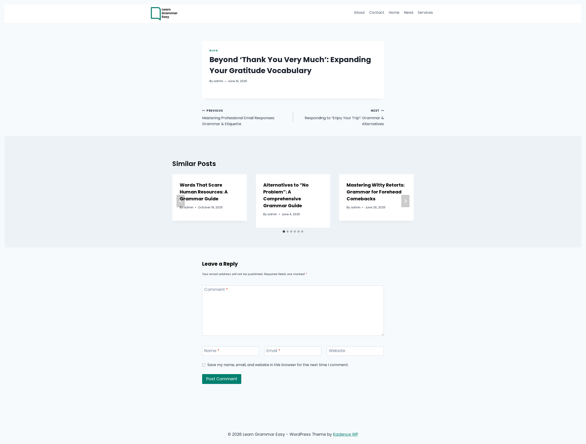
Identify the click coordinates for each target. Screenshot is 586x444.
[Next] (405, 201)
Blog (213, 50)
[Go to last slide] (180, 201)
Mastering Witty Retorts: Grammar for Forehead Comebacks (375, 192)
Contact (376, 12)
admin (218, 81)
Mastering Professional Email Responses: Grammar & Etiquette (238, 118)
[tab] (284, 231)
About (359, 12)
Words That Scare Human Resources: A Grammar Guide (204, 192)
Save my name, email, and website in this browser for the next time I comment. (278, 364)
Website (337, 350)
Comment (216, 289)
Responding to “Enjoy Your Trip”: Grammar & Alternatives (344, 118)
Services (425, 12)
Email (273, 350)
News (408, 12)
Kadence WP (345, 434)
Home (394, 12)
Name (212, 350)
